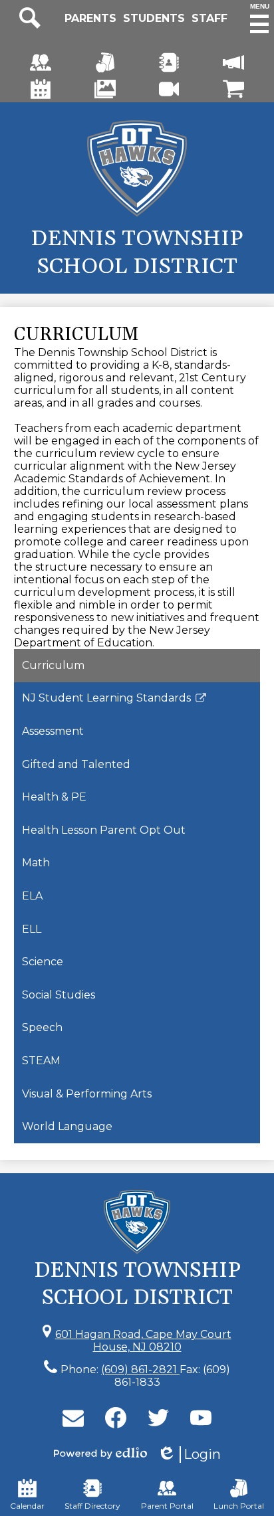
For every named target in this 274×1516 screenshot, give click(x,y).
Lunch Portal (238, 1506)
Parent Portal (167, 1506)
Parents (90, 18)
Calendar (27, 1506)
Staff (209, 18)
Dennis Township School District (137, 252)
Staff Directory (92, 1506)
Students (154, 18)
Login (189, 1454)
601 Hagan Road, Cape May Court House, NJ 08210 (143, 1340)
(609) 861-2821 (140, 1369)
